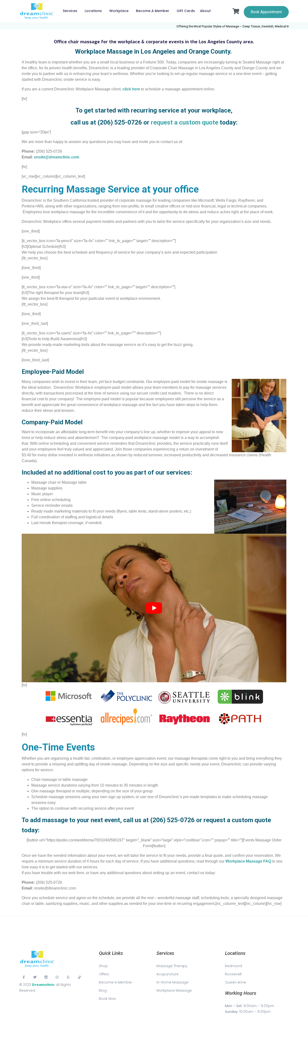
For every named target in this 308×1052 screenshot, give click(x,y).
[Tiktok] (79, 977)
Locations (93, 10)
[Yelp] (68, 977)
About (205, 10)
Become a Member (152, 10)
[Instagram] (57, 977)
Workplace (118, 10)
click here (131, 89)
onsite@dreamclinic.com (56, 157)
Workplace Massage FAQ (248, 861)
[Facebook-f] (23, 977)
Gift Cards (186, 10)
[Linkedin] (46, 977)
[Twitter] (34, 977)
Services (70, 10)
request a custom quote (184, 122)
